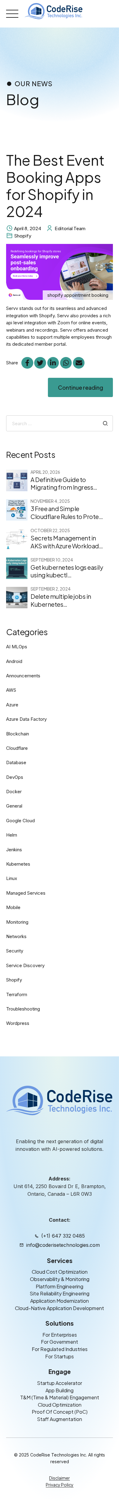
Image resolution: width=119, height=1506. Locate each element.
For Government (59, 1341)
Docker (14, 791)
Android (14, 661)
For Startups (59, 1356)
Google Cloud (20, 820)
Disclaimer (59, 1478)
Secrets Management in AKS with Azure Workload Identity (65, 546)
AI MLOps (16, 647)
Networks (16, 936)
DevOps (14, 777)
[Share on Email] (79, 363)
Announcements (23, 676)
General (14, 806)
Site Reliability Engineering (59, 1293)
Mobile (13, 907)
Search (105, 423)
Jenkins (14, 849)
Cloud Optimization (59, 1404)
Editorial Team (70, 228)
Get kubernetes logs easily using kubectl (67, 571)
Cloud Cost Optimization (60, 1272)
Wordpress (17, 1023)
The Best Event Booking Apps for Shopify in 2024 (55, 185)
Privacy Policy (60, 1484)
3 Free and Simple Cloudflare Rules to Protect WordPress (68, 516)
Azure (12, 705)
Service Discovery (25, 965)
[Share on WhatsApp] (66, 363)
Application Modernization (59, 1301)
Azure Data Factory (26, 719)
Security (14, 951)
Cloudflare (17, 748)
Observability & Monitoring (59, 1279)
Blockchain (17, 734)
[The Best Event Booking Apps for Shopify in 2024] (59, 272)
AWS (11, 690)
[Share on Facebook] (27, 363)
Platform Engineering (59, 1286)
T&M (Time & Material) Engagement (59, 1397)
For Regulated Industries (60, 1349)
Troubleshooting (23, 1009)
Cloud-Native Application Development (59, 1308)
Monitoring (17, 922)
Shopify (22, 235)
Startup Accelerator (59, 1383)
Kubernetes (18, 864)
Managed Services (25, 893)
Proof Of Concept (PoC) (60, 1411)
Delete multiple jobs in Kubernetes (61, 600)
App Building (59, 1390)
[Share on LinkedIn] (53, 363)
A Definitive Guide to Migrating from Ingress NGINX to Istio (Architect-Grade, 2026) (65, 491)
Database (16, 762)
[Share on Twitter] (40, 363)
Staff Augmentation (59, 1419)
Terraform (16, 994)
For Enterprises (59, 1334)
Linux (11, 878)
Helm (11, 835)
